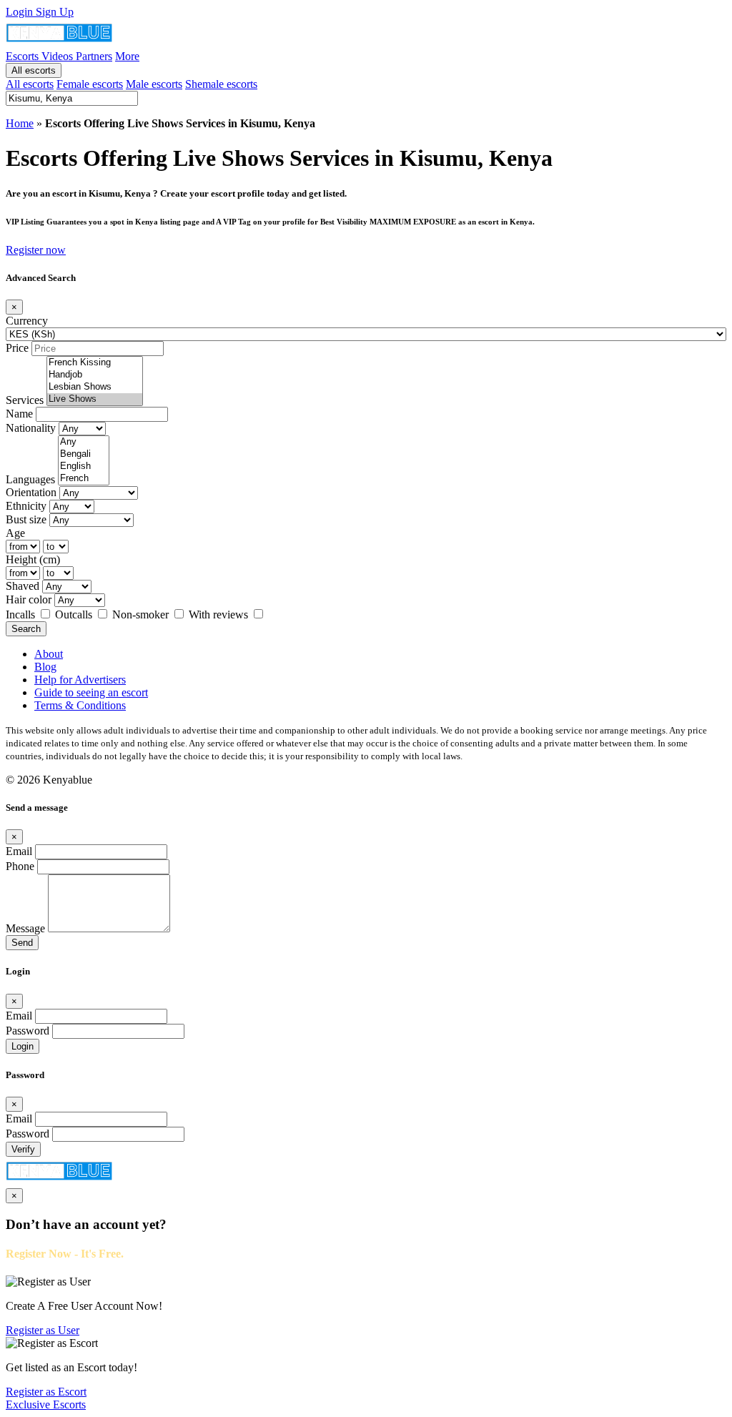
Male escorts (154, 84)
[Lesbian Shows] (94, 387)
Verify (23, 1149)
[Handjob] (94, 375)
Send (22, 942)
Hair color (28, 599)
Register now (36, 250)
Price (17, 348)
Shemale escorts (221, 84)
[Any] (84, 442)
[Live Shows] (94, 399)
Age (15, 533)
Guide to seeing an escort (91, 692)
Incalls (22, 614)
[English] (84, 466)
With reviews (220, 614)
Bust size (26, 519)
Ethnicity (26, 506)
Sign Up (55, 12)
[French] (84, 479)
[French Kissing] (94, 363)
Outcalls (75, 614)
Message (25, 928)
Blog (45, 667)
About (48, 654)
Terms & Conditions (80, 705)
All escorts (33, 70)
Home (20, 123)
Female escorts (89, 84)
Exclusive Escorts (46, 1404)
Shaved (22, 586)
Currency (27, 321)
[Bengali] (84, 454)
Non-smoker (142, 614)
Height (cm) (33, 559)
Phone (20, 866)
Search (26, 628)
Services (25, 400)
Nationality (31, 428)
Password (27, 1031)
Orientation (31, 492)
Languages (30, 479)
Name (19, 414)
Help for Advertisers (80, 679)
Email (19, 851)
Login (21, 12)
